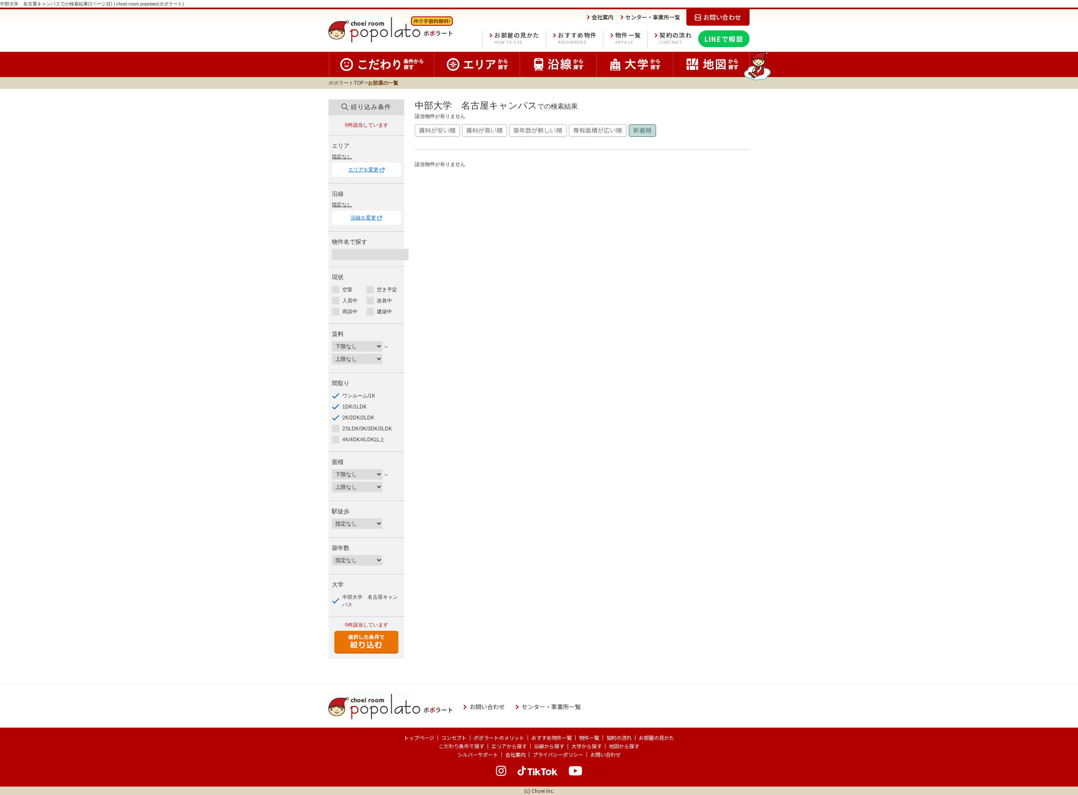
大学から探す (586, 746)
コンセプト (454, 737)
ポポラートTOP (346, 83)
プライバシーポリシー (558, 754)
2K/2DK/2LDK (358, 418)
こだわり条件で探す (461, 746)
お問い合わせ (605, 754)
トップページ (419, 737)
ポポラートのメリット (499, 737)
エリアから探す (509, 746)
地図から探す (624, 746)
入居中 (350, 301)
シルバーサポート (478, 754)
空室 (347, 290)
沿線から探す (549, 746)
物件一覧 (628, 38)
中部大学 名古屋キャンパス (370, 601)
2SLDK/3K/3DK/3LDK (367, 429)
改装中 (384, 301)
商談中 (350, 312)
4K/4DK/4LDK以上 (363, 440)
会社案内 (515, 754)
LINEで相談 (723, 39)
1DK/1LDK (354, 407)
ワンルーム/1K (358, 396)
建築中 (384, 312)
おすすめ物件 (577, 38)
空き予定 (387, 290)
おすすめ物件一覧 (551, 737)
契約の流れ (675, 38)
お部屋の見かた (516, 38)
